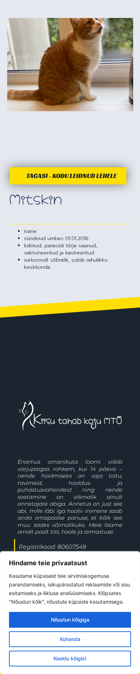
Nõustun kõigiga (70, 620)
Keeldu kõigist (70, 658)
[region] (70, 612)
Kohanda (70, 639)
